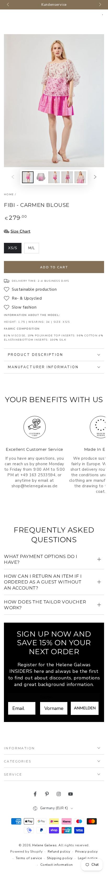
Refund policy (59, 851)
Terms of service (29, 858)
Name (46, 697)
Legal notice (88, 858)
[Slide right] (99, 4)
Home (9, 194)
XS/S (14, 249)
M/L (33, 249)
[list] (54, 462)
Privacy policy (86, 851)
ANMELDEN (85, 708)
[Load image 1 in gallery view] (28, 177)
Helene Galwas (44, 845)
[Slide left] (8, 4)
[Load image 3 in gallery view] (54, 177)
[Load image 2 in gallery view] (41, 177)
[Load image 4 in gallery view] (67, 177)
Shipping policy (60, 858)
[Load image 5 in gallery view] (80, 177)
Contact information (56, 865)
